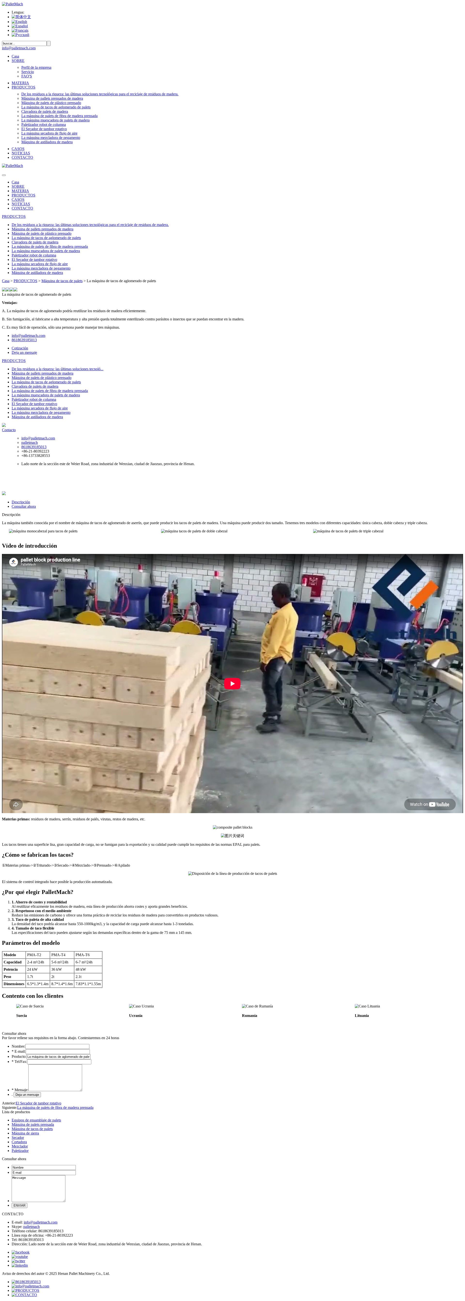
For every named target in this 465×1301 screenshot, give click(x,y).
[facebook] (21, 1252)
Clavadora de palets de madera (44, 111)
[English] (19, 22)
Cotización (20, 348)
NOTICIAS (21, 153)
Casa (15, 56)
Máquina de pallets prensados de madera (52, 98)
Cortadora (19, 1142)
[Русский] (20, 35)
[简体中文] (21, 17)
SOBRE (18, 61)
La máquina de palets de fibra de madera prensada (59, 116)
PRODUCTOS (23, 87)
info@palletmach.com (19, 48)
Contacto (9, 430)
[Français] (20, 30)
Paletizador (20, 1151)
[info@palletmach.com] (30, 1286)
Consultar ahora (24, 506)
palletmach (29, 442)
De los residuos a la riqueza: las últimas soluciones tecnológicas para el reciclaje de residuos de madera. (99, 94)
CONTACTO (22, 157)
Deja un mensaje (24, 352)
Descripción (21, 502)
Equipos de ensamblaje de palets (36, 1120)
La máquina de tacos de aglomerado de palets (56, 107)
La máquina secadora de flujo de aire (49, 133)
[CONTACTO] (24, 1295)
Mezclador (20, 1146)
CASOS (18, 149)
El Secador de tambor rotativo (44, 129)
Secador (18, 1137)
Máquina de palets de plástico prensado (51, 103)
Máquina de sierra (25, 1133)
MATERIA (20, 83)
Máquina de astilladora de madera (47, 142)
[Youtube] (20, 1257)
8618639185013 (24, 340)
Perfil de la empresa (36, 67)
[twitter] (18, 1261)
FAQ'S (26, 76)
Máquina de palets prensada (33, 1124)
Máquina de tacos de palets (62, 281)
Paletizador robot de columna (43, 124)
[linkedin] (20, 1265)
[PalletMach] (12, 4)
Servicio (27, 72)
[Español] (20, 26)
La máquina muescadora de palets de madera (55, 120)
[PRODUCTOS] (25, 1290)
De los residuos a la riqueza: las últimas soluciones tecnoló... (57, 369)
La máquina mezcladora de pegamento (50, 138)
